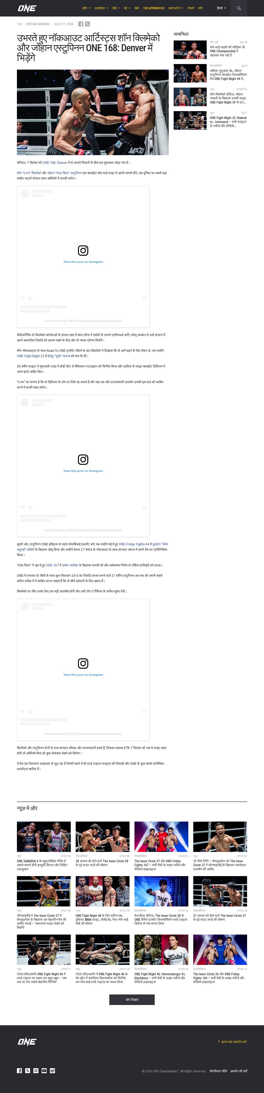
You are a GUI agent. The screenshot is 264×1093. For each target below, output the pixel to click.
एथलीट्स (100, 8)
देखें (114, 8)
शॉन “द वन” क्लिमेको (29, 173)
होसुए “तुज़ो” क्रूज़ (59, 356)
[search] (239, 8)
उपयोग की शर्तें (238, 1071)
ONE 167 (52, 565)
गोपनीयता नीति (218, 1071)
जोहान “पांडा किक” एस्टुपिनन (64, 173)
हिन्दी (220, 8)
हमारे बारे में (174, 8)
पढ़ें (125, 8)
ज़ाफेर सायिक (70, 565)
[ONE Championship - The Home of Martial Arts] (27, 8)
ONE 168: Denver (55, 163)
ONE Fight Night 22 (30, 356)
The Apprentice (154, 8)
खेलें (136, 8)
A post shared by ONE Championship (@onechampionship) (83, 320)
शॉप (200, 8)
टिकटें (191, 8)
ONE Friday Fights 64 (134, 544)
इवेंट (84, 8)
